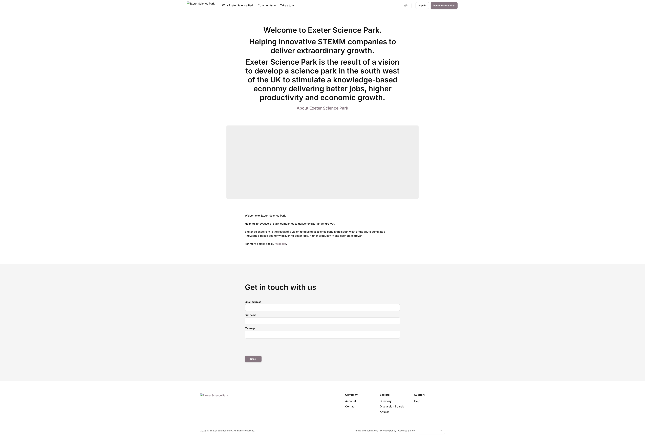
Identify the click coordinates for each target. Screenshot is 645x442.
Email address (253, 301)
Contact (350, 406)
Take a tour (287, 5)
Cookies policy (406, 430)
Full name (250, 315)
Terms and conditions (366, 430)
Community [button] (265, 5)
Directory (386, 401)
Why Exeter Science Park (238, 5)
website (281, 243)
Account (350, 401)
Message (250, 328)
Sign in (422, 5)
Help (417, 401)
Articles (384, 411)
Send (253, 358)
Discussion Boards (392, 406)
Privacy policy (388, 430)
